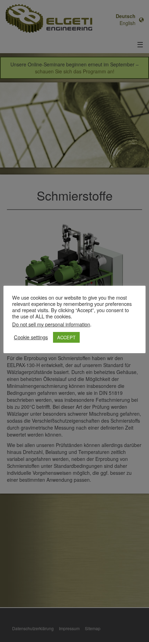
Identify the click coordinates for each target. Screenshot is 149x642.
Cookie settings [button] (31, 337)
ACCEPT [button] (66, 337)
